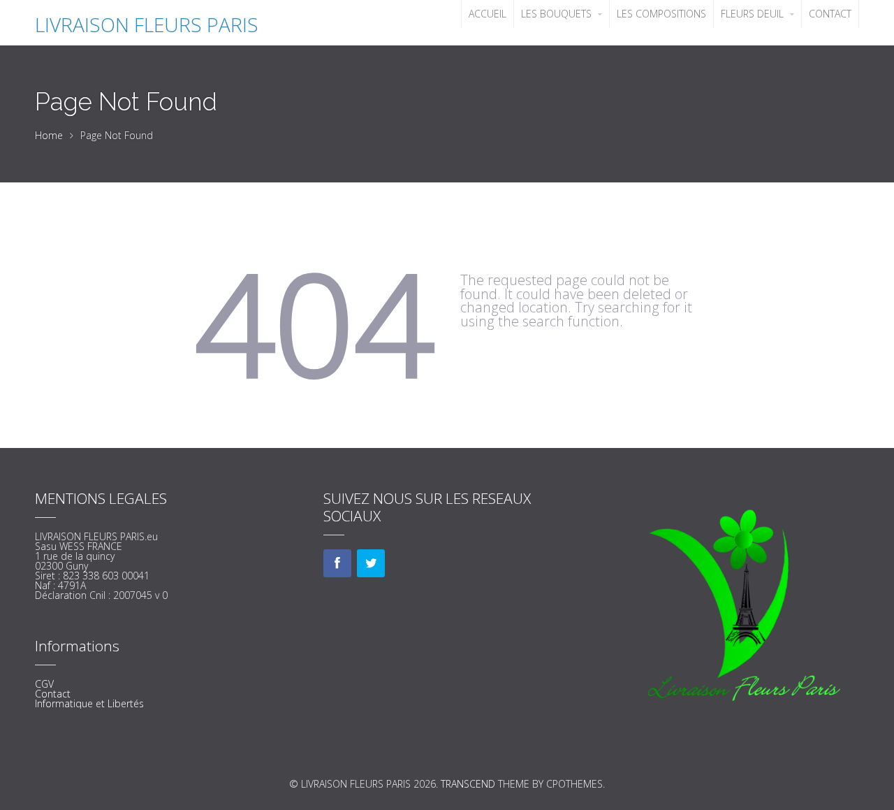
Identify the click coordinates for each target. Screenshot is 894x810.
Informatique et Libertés (89, 703)
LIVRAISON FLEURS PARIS (146, 24)
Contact (53, 693)
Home (49, 135)
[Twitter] (371, 563)
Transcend (468, 783)
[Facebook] (337, 563)
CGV (44, 683)
